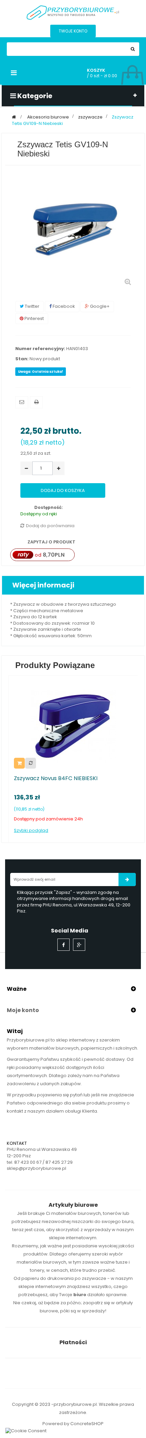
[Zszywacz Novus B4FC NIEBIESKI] (73, 726)
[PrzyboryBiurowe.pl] (73, 12)
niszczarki (82, 1221)
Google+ (99, 306)
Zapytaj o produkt (50, 542)
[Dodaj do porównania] (30, 763)
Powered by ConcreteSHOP (73, 1423)
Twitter (31, 306)
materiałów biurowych (76, 1213)
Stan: (22, 359)
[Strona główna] (14, 117)
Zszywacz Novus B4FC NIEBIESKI (55, 778)
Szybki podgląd (31, 831)
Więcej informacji (43, 585)
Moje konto (23, 1010)
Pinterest (33, 318)
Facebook (63, 306)
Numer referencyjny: (40, 349)
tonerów (112, 1213)
